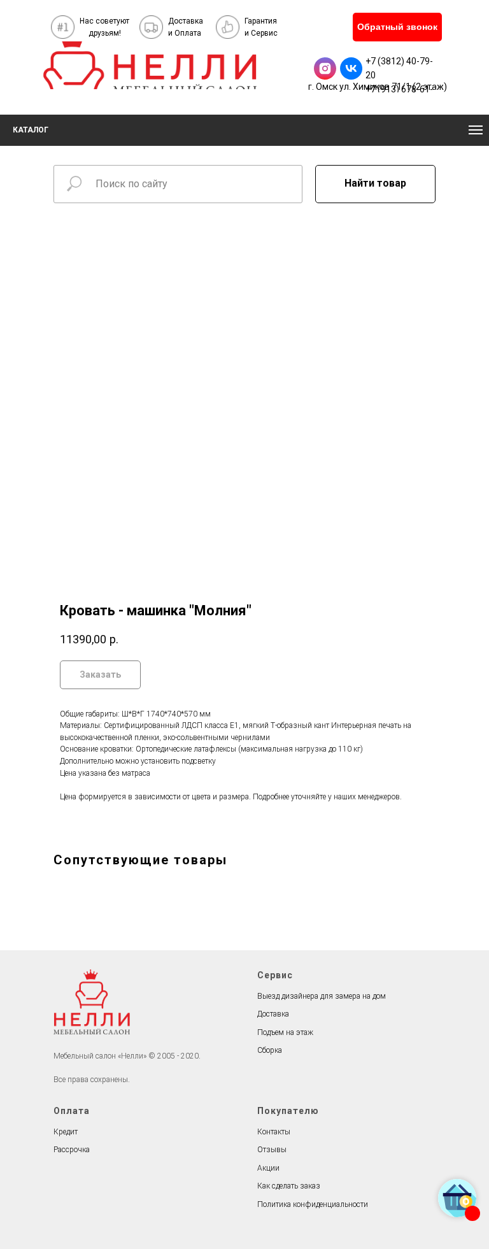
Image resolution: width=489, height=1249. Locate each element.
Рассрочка (71, 1149)
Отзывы (272, 1149)
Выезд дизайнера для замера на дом (321, 996)
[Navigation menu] (476, 129)
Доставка (273, 1014)
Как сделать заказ (288, 1185)
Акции (268, 1168)
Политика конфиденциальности (312, 1204)
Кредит (65, 1131)
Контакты (273, 1131)
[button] (397, 27)
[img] (150, 65)
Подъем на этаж (285, 1032)
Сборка (269, 1050)
